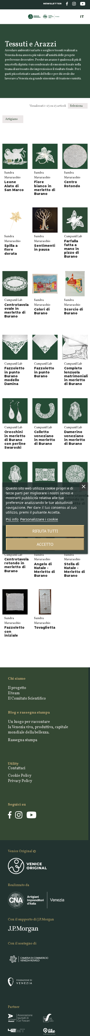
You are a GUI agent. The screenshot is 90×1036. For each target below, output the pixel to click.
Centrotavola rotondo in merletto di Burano (16, 565)
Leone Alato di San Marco (14, 186)
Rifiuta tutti (45, 531)
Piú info (12, 519)
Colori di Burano (42, 311)
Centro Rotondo (72, 184)
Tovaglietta (44, 627)
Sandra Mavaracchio (12, 175)
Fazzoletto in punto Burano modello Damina (14, 376)
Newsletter (52, 3)
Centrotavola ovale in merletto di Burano (16, 310)
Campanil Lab (73, 236)
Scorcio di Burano (73, 311)
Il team (14, 693)
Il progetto (17, 688)
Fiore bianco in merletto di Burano (44, 188)
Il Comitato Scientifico (27, 698)
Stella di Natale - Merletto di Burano (74, 570)
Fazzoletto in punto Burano (44, 372)
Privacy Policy (20, 781)
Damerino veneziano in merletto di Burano (74, 438)
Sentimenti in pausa (44, 247)
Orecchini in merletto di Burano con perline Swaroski (15, 439)
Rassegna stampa (22, 740)
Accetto (45, 544)
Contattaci (16, 768)
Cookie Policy (19, 775)
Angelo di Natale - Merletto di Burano (44, 570)
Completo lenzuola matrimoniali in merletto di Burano (76, 376)
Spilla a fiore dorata (11, 249)
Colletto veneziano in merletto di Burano (44, 438)
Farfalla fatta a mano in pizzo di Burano (71, 249)
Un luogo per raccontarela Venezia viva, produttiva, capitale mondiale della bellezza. (38, 727)
